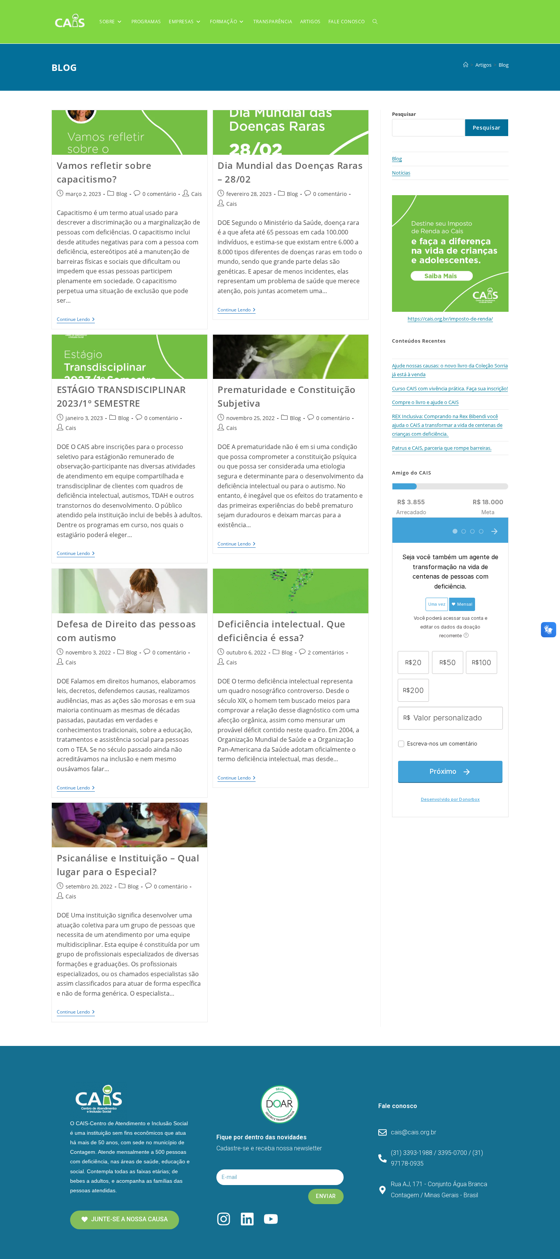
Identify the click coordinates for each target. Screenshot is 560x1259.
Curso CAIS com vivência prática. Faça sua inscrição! (450, 388)
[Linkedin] (247, 1219)
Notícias (401, 172)
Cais (196, 193)
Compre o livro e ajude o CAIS (425, 402)
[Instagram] (223, 1219)
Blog (504, 64)
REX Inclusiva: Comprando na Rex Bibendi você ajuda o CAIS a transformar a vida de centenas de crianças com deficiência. (447, 425)
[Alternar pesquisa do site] (375, 21)
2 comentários (326, 652)
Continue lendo (76, 319)
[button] (124, 1220)
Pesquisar (404, 114)
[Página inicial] (465, 64)
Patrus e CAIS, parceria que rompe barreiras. (441, 447)
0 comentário (159, 193)
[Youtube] (271, 1219)
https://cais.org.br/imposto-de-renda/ (450, 318)
